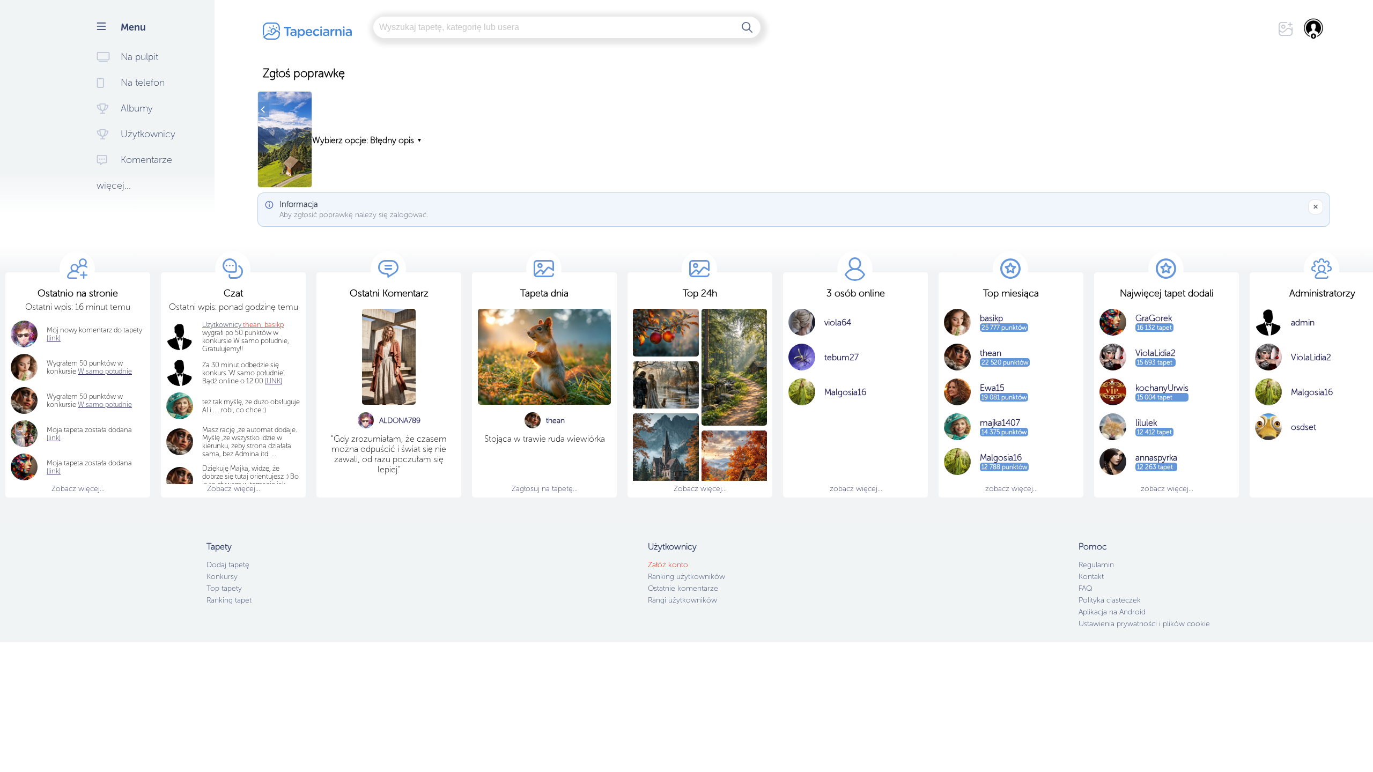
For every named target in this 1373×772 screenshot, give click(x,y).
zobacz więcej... (856, 488)
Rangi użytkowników (682, 600)
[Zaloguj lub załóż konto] (1314, 28)
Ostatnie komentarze (683, 588)
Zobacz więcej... (78, 488)
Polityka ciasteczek (1110, 600)
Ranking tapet (229, 600)
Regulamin (1096, 564)
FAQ (1085, 588)
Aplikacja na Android (1112, 612)
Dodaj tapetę (227, 564)
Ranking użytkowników (686, 576)
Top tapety (224, 588)
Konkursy (222, 576)
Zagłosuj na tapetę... (545, 488)
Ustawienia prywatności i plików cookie (1144, 623)
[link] (54, 438)
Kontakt (1091, 576)
